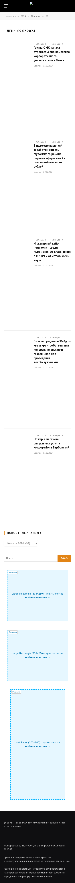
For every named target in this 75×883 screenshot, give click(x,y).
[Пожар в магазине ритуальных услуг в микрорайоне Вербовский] (17, 477)
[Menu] (6, 6)
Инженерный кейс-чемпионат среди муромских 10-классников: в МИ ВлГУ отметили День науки (52, 251)
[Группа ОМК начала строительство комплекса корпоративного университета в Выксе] (17, 86)
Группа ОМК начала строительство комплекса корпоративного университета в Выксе (52, 54)
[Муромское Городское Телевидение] (38, 6)
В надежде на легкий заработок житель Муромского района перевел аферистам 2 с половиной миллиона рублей (50, 155)
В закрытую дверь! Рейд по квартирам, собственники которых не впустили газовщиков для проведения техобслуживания (52, 351)
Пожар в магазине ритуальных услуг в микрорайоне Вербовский (51, 443)
